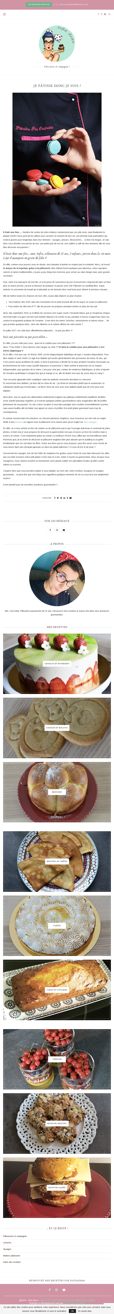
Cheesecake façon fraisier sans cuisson (82, 4)
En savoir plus (85, 1311)
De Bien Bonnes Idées (74, 1303)
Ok (72, 1311)
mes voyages (90, 422)
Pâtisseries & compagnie (15, 1236)
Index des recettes (12, 1262)
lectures (19, 422)
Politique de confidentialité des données (58, 1300)
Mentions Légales (86, 1300)
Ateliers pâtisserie (11, 1255)
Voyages (7, 1249)
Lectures (7, 1242)
